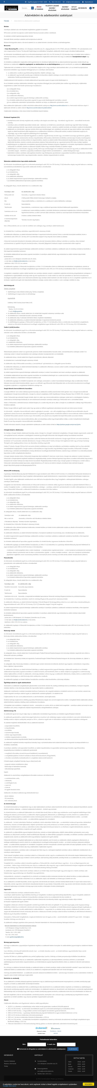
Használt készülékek (65, 8)
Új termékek (39, 8)
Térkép (6, 1066)
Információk (82, 8)
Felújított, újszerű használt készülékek (52, 8)
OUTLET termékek (74, 8)
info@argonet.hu (17, 311)
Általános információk (10, 1063)
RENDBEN (88, 1084)
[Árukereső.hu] (41, 1028)
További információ (9, 1086)
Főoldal (6, 21)
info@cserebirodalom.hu (20, 261)
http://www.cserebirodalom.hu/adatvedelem (39, 108)
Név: (24, 1044)
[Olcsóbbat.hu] (55, 1028)
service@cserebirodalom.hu (45, 1071)
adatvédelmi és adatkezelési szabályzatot (51, 1049)
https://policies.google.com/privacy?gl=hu (69, 424)
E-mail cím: (51, 1044)
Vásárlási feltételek (9, 1061)
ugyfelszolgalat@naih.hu (17, 937)
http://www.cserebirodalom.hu (58, 105)
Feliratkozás (73, 1049)
